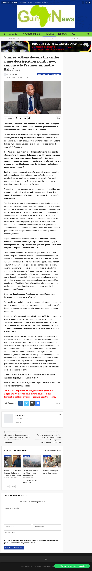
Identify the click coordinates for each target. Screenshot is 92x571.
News (46, 559)
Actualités (13, 34)
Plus (73, 34)
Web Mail (45, 2)
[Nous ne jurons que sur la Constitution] (52, 461)
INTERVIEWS (49, 34)
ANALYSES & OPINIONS (31, 34)
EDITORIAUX (62, 34)
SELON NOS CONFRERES (53, 74)
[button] (72, 566)
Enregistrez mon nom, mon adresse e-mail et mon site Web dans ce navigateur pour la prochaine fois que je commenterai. (32, 541)
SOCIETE (26, 456)
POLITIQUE (8, 456)
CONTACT (23, 2)
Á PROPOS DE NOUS (34, 2)
